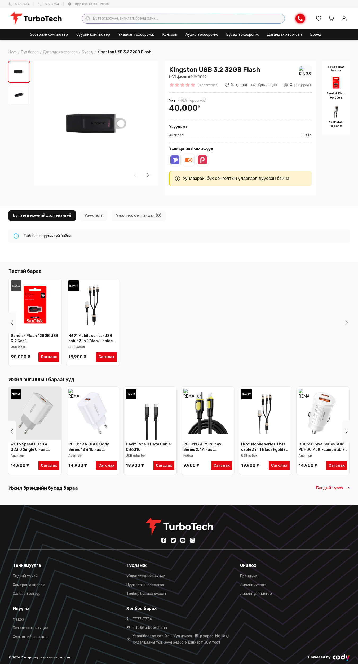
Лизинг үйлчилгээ (256, 593)
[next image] (148, 175)
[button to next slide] (346, 322)
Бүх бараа (30, 52)
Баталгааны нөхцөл (30, 628)
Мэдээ (18, 619)
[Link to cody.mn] (341, 657)
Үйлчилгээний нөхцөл (145, 576)
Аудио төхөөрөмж (201, 34)
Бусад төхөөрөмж (242, 34)
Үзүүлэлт (94, 215)
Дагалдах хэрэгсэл (284, 34)
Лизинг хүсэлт (253, 585)
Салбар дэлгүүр (27, 593)
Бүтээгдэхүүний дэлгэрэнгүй (42, 215)
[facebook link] (163, 540)
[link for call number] (300, 18)
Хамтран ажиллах (29, 585)
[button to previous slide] (11, 322)
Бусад (87, 52)
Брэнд (315, 34)
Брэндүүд (248, 576)
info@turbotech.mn (150, 627)
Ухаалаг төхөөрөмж (136, 34)
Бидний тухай (25, 576)
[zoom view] (148, 70)
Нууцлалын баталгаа (145, 585)
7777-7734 (21, 4)
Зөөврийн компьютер (49, 34)
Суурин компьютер (93, 34)
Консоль (169, 34)
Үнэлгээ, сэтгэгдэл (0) (138, 215)
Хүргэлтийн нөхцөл (30, 637)
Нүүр (12, 52)
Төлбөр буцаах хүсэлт (146, 593)
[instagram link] (192, 540)
